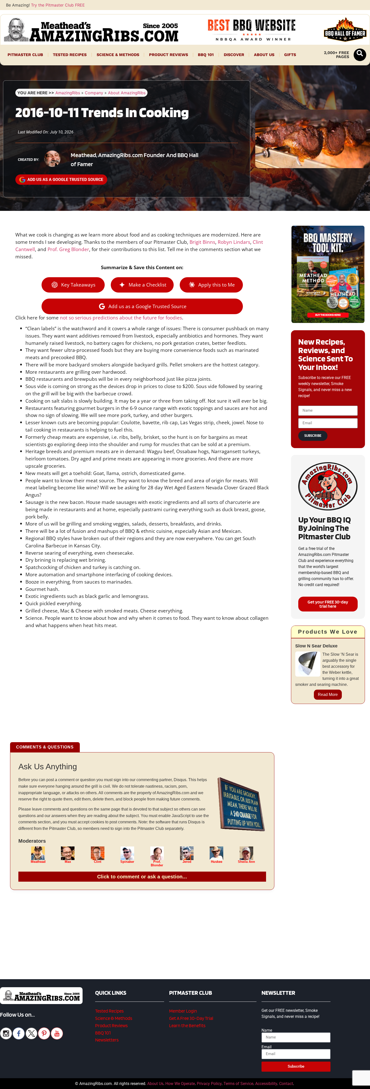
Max (68, 862)
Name (267, 1030)
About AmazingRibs (126, 92)
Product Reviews (168, 54)
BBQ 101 (206, 54)
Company (94, 92)
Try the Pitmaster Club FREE (58, 5)
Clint (97, 862)
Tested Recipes (70, 54)
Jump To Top (328, 1082)
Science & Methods (118, 54)
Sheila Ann (246, 862)
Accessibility (266, 1083)
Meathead (38, 862)
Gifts (290, 54)
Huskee (216, 862)
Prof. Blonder (157, 863)
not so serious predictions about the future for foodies (121, 317)
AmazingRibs (67, 92)
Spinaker (127, 862)
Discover (234, 54)
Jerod (186, 862)
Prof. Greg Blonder (68, 249)
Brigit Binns (202, 242)
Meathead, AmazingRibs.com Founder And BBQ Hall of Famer (134, 159)
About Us (264, 54)
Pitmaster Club (25, 54)
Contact (286, 1083)
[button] (360, 55)
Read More (328, 694)
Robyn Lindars (234, 242)
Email (267, 1047)
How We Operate (180, 1083)
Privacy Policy (209, 1083)
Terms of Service (238, 1083)
